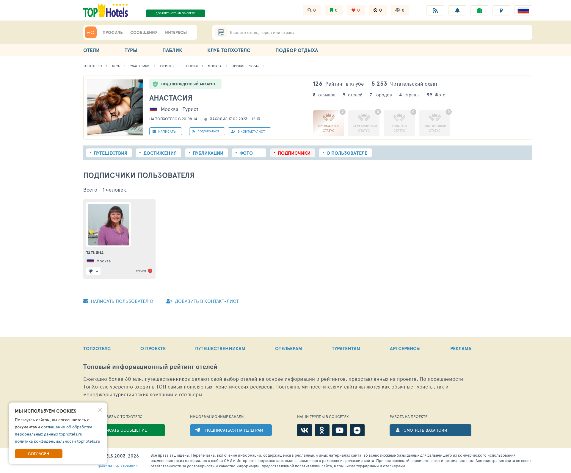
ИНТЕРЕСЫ (176, 32)
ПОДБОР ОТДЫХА (296, 50)
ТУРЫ (131, 50)
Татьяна (95, 253)
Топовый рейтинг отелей (150, 366)
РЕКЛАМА (460, 348)
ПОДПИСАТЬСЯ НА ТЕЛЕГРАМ (234, 430)
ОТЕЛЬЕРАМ (288, 348)
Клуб (116, 66)
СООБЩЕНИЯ (144, 32)
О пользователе (347, 152)
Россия (191, 66)
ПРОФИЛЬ (113, 32)
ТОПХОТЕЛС (97, 348)
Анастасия (170, 97)
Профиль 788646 (245, 66)
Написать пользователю (121, 300)
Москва (215, 66)
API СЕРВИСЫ (405, 348)
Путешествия (110, 152)
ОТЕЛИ (91, 50)
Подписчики (294, 152)
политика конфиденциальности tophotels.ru (57, 441)
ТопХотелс (92, 66)
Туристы (167, 66)
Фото (246, 152)
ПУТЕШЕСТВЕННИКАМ (220, 348)
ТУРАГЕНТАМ (346, 348)
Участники (140, 66)
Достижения (160, 152)
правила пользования (117, 465)
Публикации (208, 152)
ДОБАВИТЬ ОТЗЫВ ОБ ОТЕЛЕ (175, 13)
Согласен (38, 453)
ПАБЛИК (172, 50)
